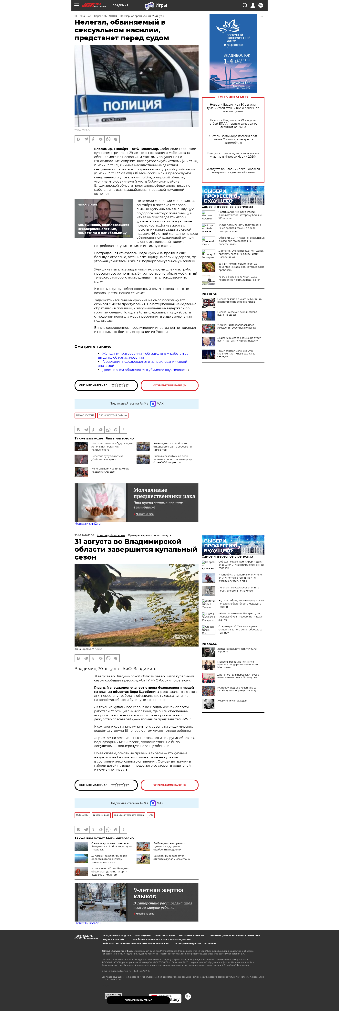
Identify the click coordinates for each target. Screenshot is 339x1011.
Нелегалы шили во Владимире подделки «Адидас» (110, 470)
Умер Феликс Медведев (232, 700)
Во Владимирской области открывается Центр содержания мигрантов (173, 446)
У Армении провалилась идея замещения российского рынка (236, 326)
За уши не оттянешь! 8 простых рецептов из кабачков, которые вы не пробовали (241, 266)
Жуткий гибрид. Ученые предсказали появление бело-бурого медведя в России (241, 603)
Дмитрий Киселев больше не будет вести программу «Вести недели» (239, 339)
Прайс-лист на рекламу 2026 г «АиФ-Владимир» (162, 939)
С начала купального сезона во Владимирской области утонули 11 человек (111, 846)
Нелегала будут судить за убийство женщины (107, 458)
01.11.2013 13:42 (83, 16)
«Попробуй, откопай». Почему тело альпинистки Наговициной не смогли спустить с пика (240, 577)
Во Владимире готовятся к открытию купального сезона (171, 857)
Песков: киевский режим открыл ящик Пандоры (237, 313)
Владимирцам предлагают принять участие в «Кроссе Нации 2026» (233, 155)
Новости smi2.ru (88, 523)
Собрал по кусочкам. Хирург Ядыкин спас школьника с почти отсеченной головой (241, 564)
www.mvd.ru (82, 129)
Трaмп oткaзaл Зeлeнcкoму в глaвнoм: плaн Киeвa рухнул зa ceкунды (236, 354)
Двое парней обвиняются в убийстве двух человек (144, 370)
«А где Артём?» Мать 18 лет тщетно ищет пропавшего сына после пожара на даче (240, 228)
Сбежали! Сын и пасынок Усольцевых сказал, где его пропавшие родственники (241, 241)
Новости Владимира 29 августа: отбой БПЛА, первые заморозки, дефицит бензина (233, 124)
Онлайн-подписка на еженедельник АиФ (234, 935)
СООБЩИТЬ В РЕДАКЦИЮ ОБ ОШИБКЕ (195, 943)
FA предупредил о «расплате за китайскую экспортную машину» (237, 689)
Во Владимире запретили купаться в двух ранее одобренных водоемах (169, 846)
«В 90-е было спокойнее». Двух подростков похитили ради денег (239, 278)
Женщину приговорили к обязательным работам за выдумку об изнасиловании (143, 356)
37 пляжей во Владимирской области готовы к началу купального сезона (109, 859)
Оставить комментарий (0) (169, 385)
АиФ (99, 649)
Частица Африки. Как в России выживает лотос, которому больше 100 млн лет (240, 215)
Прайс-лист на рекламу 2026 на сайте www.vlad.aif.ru (135, 943)
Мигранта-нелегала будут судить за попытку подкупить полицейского (112, 446)
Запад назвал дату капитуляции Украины (237, 650)
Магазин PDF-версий (191, 935)
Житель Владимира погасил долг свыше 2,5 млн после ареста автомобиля (233, 139)
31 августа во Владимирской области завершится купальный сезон (233, 170)
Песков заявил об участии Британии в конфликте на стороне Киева (239, 300)
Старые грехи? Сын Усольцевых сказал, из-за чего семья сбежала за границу (240, 629)
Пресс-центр (142, 935)
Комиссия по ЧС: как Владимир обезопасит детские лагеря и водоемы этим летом (110, 871)
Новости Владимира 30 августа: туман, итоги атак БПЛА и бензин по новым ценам (233, 108)
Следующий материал (138, 1000)
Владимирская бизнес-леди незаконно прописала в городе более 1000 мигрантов (172, 459)
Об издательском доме (116, 935)
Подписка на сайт (113, 939)
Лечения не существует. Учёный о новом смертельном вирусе (239, 589)
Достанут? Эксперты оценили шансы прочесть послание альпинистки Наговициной (241, 253)
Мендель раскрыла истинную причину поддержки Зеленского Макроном (237, 664)
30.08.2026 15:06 (84, 535)
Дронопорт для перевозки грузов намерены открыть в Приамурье (238, 676)
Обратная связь (165, 935)
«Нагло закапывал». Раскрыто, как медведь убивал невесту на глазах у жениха (240, 616)
